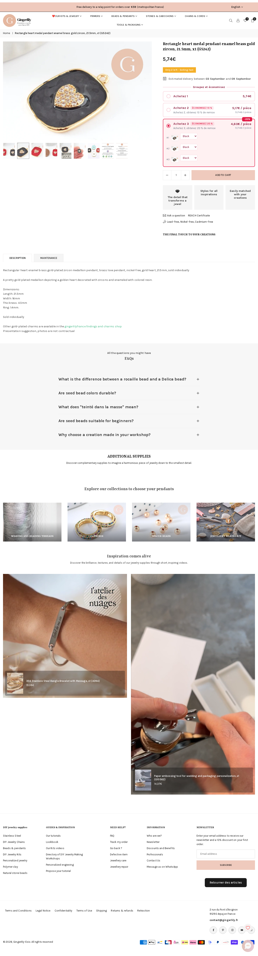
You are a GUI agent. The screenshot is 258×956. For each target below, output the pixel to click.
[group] (77, 91)
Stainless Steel (12, 835)
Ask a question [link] (176, 215)
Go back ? (116, 848)
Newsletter (153, 841)
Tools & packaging (128, 24)
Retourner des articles (226, 882)
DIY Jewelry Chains (14, 841)
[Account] (238, 20)
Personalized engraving (60, 864)
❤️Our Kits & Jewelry (65, 16)
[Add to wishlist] (248, 928)
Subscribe (226, 865)
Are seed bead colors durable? (87, 393)
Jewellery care (118, 860)
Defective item (119, 854)
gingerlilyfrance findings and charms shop (93, 326)
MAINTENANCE (48, 257)
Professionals (155, 854)
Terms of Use (84, 910)
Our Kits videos (55, 848)
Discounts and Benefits (161, 848)
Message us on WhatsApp (162, 866)
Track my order (119, 841)
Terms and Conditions (18, 910)
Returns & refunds (122, 910)
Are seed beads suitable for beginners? (96, 421)
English (235, 6)
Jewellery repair (119, 866)
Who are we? (154, 835)
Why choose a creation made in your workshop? (104, 434)
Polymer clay (10, 866)
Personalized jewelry (15, 860)
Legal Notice (43, 910)
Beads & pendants (122, 16)
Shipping (101, 910)
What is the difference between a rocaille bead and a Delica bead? (122, 379)
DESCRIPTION (17, 257)
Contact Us (153, 860)
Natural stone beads (15, 872)
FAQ (112, 835)
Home (6, 33)
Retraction (143, 910)
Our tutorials (53, 835)
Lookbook (52, 841)
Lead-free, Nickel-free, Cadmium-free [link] (190, 221)
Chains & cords (195, 16)
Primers (95, 16)
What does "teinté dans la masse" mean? (98, 407)
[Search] (230, 20)
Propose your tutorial (58, 870)
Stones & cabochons (160, 16)
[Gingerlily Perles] (18, 20)
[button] (142, 91)
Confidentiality (63, 910)
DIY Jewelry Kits (12, 854)
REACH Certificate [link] (199, 215)
